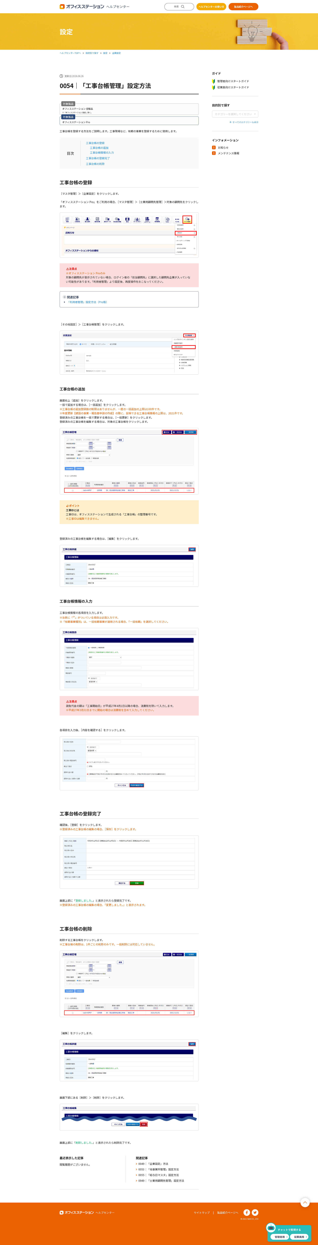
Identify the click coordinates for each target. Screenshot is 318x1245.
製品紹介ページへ (243, 6)
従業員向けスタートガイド (233, 87)
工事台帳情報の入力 (102, 152)
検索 (176, 6)
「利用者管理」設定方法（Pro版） (87, 302)
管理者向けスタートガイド (233, 81)
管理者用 (280, 1237)
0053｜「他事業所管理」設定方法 (158, 1169)
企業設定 (116, 53)
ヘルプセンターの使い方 (211, 6)
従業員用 (299, 1237)
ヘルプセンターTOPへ (70, 53)
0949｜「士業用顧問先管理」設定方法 (161, 1181)
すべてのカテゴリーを (243, 122)
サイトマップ (202, 1213)
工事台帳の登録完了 (98, 158)
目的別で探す (92, 53)
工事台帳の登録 (95, 143)
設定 (105, 53)
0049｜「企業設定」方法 (153, 1164)
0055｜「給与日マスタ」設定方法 (158, 1175)
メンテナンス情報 (228, 153)
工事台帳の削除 (95, 164)
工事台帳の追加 (99, 148)
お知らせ (223, 147)
